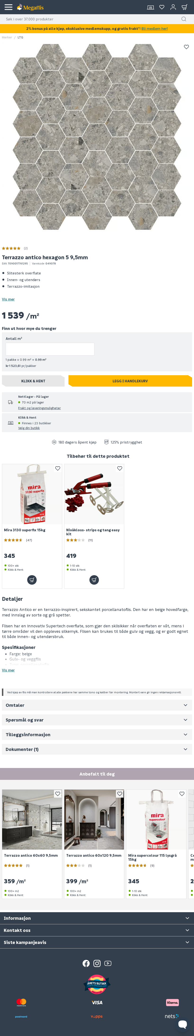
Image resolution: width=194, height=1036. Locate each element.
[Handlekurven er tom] (184, 7)
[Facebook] (86, 963)
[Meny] (8, 7)
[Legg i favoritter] (186, 47)
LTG (20, 37)
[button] (184, 19)
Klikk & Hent (33, 381)
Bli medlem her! (154, 28)
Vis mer (8, 299)
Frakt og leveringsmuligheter (39, 408)
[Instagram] (97, 963)
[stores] (150, 7)
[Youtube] (107, 963)
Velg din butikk (29, 428)
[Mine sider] (162, 7)
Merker (7, 37)
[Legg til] (32, 580)
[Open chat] (182, 1024)
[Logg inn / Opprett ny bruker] (173, 7)
